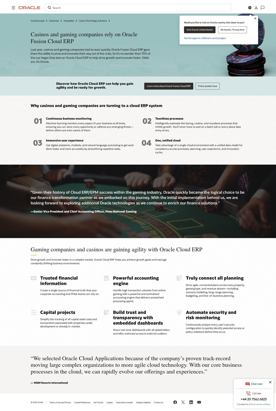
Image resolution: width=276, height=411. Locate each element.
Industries (54, 20)
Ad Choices (98, 402)
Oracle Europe (37, 20)
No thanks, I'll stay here (232, 29)
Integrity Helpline (143, 402)
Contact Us (158, 402)
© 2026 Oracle (37, 402)
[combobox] (138, 7)
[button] (13, 8)
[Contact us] (262, 8)
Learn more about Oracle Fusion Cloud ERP (169, 86)
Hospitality (69, 20)
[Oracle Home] (29, 8)
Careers (110, 402)
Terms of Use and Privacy (60, 402)
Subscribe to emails (124, 402)
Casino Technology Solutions (93, 20)
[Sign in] (256, 8)
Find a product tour (207, 86)
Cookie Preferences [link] (82, 402)
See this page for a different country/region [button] (205, 38)
